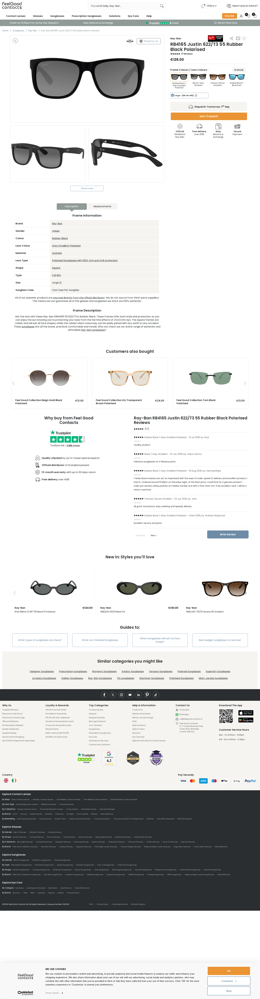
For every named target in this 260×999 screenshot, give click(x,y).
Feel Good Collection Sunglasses (26, 874)
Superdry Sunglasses (218, 671)
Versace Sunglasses (160, 671)
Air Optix (70, 814)
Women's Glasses (37, 832)
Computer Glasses (44, 842)
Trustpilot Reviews (10, 710)
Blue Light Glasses (97, 721)
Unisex (56, 231)
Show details (52, 993)
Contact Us (137, 710)
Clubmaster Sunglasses (190, 869)
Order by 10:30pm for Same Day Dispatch (34, 23)
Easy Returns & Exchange (98, 23)
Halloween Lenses (88, 809)
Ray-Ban (57, 223)
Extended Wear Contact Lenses (124, 799)
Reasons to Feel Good (12, 714)
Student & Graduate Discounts (60, 721)
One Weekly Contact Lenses (68, 799)
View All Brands (107, 814)
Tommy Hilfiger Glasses (131, 846)
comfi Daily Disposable (26, 819)
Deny (229, 991)
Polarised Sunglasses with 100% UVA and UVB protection (85, 260)
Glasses (38, 16)
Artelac (61, 893)
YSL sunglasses (125, 678)
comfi (14, 814)
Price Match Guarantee (56, 714)
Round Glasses (53, 837)
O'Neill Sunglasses (136, 874)
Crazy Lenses (72, 809)
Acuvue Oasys (45, 819)
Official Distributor (10, 721)
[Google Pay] (245, 720)
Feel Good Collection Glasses (25, 846)
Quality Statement (10, 729)
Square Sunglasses (143, 869)
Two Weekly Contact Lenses (95, 799)
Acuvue (24, 814)
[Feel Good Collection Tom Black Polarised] (210, 360)
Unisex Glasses (55, 832)
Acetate (57, 253)
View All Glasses (188, 842)
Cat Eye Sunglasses (41, 869)
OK (229, 971)
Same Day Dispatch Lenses (51, 809)
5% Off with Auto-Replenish (58, 717)
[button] (13, 593)
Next (153, 535)
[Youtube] (130, 694)
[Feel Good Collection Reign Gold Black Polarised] (49, 360)
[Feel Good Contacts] (12, 6)
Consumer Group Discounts (58, 725)
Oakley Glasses (66, 846)
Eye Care (133, 16)
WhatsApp (184, 714)
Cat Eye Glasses (37, 837)
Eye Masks (52, 888)
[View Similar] (238, 38)
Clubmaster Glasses (143, 837)
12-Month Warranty (225, 23)
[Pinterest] (147, 694)
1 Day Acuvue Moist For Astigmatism (128, 819)
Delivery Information (141, 714)
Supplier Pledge (9, 733)
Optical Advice (139, 725)
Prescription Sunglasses (86, 16)
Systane (41, 893)
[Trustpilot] (86, 763)
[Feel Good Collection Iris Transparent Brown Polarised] (130, 360)
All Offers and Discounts (56, 737)
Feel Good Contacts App (13, 717)
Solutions (114, 16)
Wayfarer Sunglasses (151, 678)
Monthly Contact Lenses (43, 799)
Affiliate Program (138, 904)
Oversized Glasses (116, 842)
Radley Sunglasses (155, 874)
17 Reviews (187, 54)
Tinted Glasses (153, 842)
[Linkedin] (138, 694)
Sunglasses (57, 16)
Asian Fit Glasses (170, 842)
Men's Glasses (20, 832)
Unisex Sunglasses (62, 860)
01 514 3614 (184, 710)
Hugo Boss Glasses (182, 846)
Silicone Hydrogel (107, 809)
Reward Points (52, 729)
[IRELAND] (14, 780)
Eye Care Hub (138, 737)
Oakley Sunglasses (72, 678)
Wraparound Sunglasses (165, 869)
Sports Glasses (98, 842)
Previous (140, 535)
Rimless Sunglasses (85, 865)
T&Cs (91, 904)
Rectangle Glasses (104, 837)
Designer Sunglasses (42, 671)
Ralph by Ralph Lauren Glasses (157, 846)
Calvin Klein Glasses (202, 846)
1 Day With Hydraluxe (165, 819)
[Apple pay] (245, 713)
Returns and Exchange (142, 717)
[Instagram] (121, 694)
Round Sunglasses (83, 869)
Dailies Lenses (36, 814)
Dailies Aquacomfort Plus (80, 819)
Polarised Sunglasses (181, 678)
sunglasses (28, 326)
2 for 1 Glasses (95, 725)
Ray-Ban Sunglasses (100, 678)
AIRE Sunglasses (174, 874)
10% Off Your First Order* (56, 710)
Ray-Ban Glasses (48, 846)
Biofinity (49, 814)
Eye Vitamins (66, 888)
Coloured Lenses (66, 804)
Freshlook (59, 814)
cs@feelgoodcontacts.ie (190, 719)
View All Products (184, 819)
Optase (51, 893)
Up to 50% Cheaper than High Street (18, 740)
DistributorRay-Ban (180, 134)
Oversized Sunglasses (127, 865)
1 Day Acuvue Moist (102, 819)
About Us (136, 733)
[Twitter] (113, 694)
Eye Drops (19, 888)
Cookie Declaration (120, 904)
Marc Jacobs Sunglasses (213, 678)
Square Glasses (85, 837)
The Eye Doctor (73, 893)
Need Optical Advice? (245, 6)
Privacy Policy (102, 904)
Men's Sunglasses (21, 860)
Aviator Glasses (19, 837)
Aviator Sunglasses (133, 671)
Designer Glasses (97, 717)
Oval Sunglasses (101, 869)
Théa (25, 893)
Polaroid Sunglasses (189, 671)
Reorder (229, 16)
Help (149, 16)
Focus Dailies (82, 814)
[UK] (6, 780)
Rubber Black (60, 238)
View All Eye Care (82, 888)
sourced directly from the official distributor (79, 297)
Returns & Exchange (218, 134)
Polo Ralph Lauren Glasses (106, 846)
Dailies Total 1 (60, 819)
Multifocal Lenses (48, 804)
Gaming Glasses (81, 842)
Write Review (228, 534)
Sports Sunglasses (65, 865)
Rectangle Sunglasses (122, 869)
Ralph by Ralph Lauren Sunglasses (199, 874)
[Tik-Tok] (155, 694)
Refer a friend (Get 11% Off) (57, 733)
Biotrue (94, 814)
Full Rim (56, 275)
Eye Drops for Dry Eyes (98, 740)
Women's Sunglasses (104, 671)
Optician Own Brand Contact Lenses (149, 740)
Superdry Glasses (83, 846)
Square (56, 268)
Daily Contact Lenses (20, 799)
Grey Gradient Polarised (66, 245)
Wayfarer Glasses (123, 837)
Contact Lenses (15, 16)
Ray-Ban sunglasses (93, 330)
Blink (33, 893)
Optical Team (138, 729)
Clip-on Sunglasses (105, 865)
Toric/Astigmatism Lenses (27, 804)
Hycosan (16, 893)
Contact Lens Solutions (99, 744)
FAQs (134, 721)
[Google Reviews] (108, 764)
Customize (227, 981)
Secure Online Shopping (13, 737)
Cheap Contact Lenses (27, 809)
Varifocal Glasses (135, 842)
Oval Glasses (69, 837)
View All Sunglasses (212, 869)
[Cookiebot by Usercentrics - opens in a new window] (25, 993)
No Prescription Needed (12, 725)
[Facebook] (104, 694)
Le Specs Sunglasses (44, 678)
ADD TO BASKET (209, 116)
